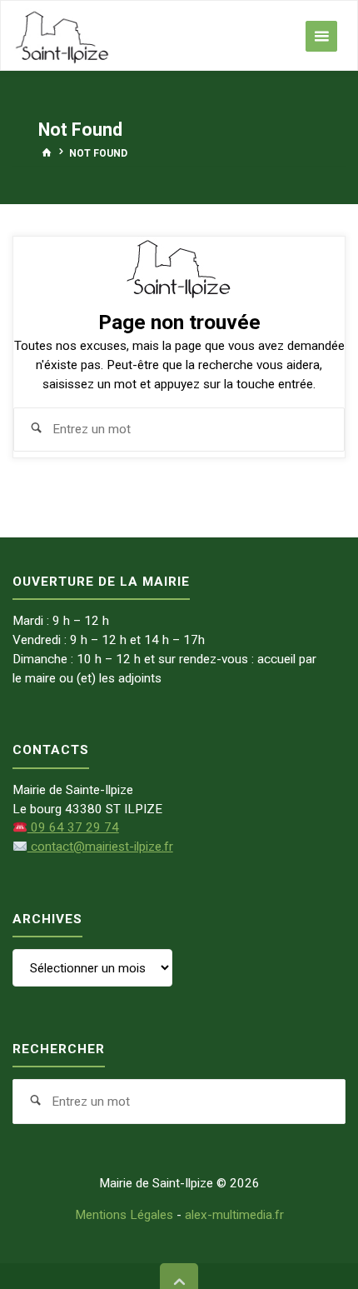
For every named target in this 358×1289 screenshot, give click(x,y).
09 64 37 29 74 (72, 827)
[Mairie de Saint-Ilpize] (62, 35)
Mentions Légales (124, 1214)
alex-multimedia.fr (234, 1214)
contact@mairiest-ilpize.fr (99, 846)
